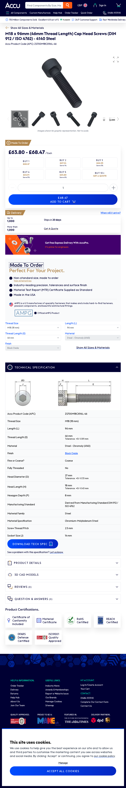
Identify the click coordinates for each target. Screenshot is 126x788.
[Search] (67, 5)
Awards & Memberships (57, 689)
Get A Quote (51, 228)
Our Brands (51, 697)
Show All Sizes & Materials (27, 27)
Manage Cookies (53, 701)
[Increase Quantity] (12, 188)
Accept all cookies (63, 771)
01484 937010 (114, 12)
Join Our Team (17, 705)
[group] (63, 82)
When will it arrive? (111, 212)
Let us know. (56, 552)
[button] (116, 59)
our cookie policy (104, 756)
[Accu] (12, 5)
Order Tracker (17, 685)
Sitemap (49, 705)
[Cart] (118, 5)
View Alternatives (23, 280)
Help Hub (15, 697)
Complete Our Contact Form (94, 702)
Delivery (14, 689)
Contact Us (86, 706)
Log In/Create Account (92, 685)
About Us (15, 701)
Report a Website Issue (57, 693)
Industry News (52, 685)
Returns (14, 693)
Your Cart (85, 688)
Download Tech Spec (30, 544)
